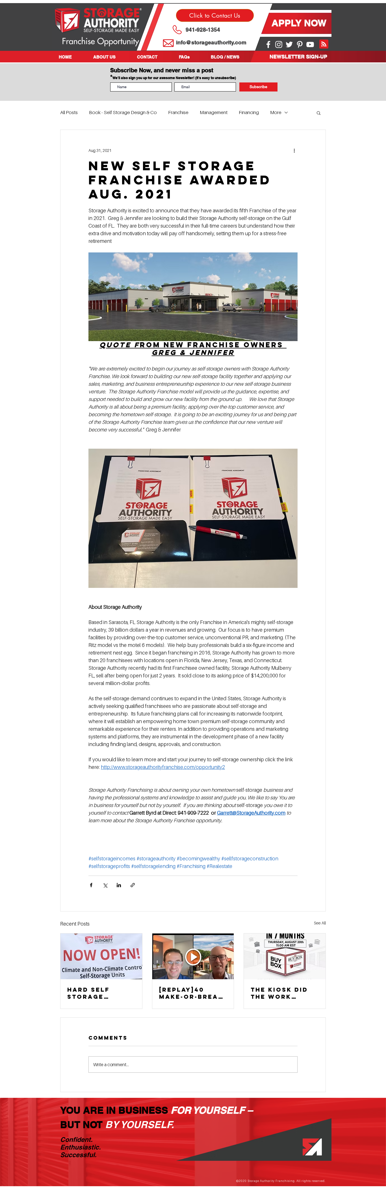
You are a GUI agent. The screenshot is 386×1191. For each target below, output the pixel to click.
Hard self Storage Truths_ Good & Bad (97, 993)
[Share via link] (132, 885)
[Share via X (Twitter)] (105, 885)
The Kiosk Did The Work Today (279, 993)
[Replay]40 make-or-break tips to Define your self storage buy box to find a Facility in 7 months (191, 993)
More (275, 112)
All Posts (69, 112)
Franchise (178, 112)
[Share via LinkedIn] (119, 885)
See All (320, 922)
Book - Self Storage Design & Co (123, 112)
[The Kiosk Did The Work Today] (285, 956)
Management (213, 112)
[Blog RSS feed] (323, 44)
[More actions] (294, 150)
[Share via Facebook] (91, 885)
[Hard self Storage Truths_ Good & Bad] (101, 956)
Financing (249, 112)
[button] (111, 56)
